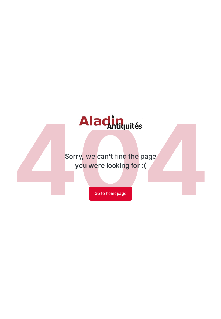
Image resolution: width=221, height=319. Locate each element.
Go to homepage (110, 193)
